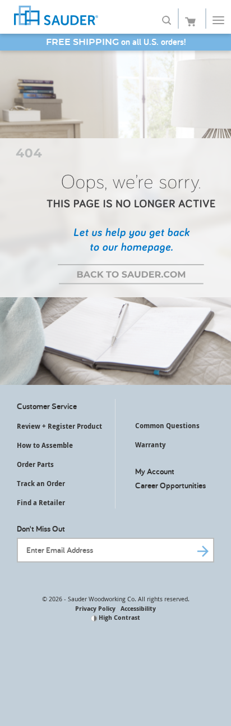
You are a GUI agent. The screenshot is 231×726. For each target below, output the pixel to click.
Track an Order (41, 483)
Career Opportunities (170, 485)
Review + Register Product (59, 426)
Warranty (150, 445)
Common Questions (167, 425)
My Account (154, 471)
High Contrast (118, 617)
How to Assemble (45, 445)
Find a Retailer (41, 502)
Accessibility (138, 608)
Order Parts (35, 464)
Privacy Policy (95, 608)
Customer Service (47, 406)
